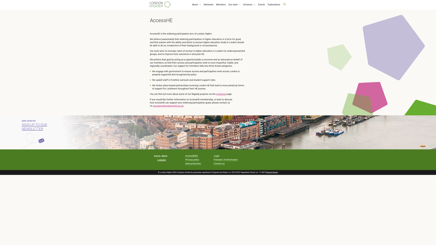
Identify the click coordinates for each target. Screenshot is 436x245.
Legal (216, 155)
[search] (284, 5)
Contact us (219, 163)
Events (261, 4)
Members (221, 4)
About (195, 4)
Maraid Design (272, 172)
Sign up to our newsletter (34, 127)
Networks (208, 4)
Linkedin (161, 160)
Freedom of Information (226, 159)
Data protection (193, 163)
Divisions (247, 4)
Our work (233, 4)
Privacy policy (192, 159)
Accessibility (191, 155)
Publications (274, 4)
